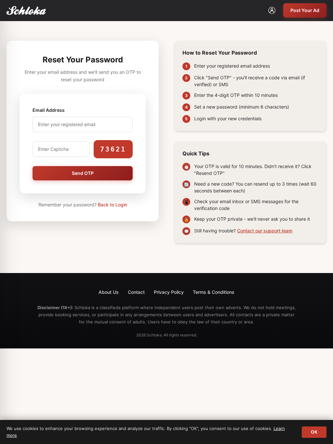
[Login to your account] (271, 10)
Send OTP (83, 173)
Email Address (49, 110)
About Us (109, 292)
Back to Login (112, 204)
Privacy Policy (169, 292)
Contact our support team (264, 230)
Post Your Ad (304, 10)
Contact (136, 292)
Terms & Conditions (213, 292)
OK (314, 432)
